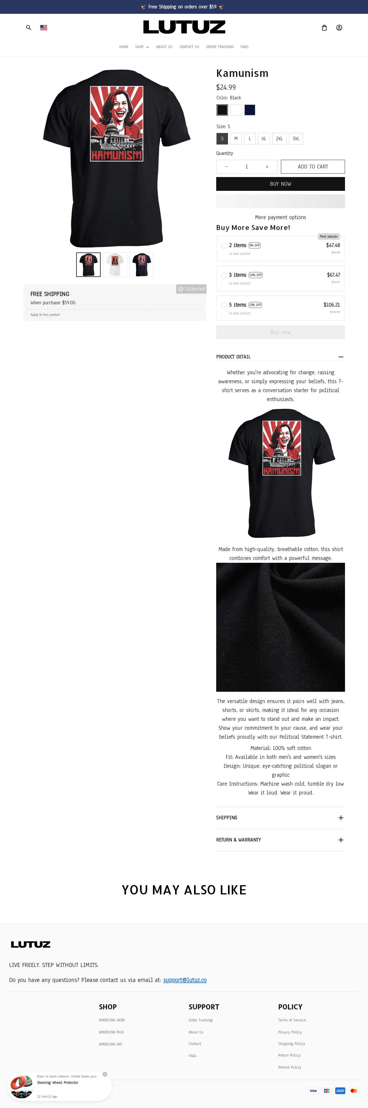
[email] (185, 980)
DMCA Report (64, 1090)
